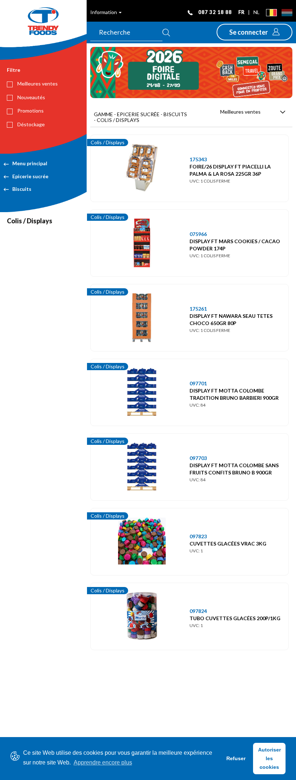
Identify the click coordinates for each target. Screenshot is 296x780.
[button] (254, 32)
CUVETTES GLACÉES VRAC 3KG (228, 543)
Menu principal (29, 163)
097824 (198, 611)
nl (256, 12)
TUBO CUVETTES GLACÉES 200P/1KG (235, 618)
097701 (198, 383)
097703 (198, 458)
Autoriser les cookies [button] (269, 758)
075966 (198, 234)
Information (104, 12)
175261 (198, 309)
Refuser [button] (235, 758)
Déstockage (30, 124)
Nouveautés (30, 97)
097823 (198, 536)
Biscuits (21, 189)
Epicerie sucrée (30, 176)
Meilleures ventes (37, 83)
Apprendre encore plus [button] (103, 762)
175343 (198, 159)
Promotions (30, 111)
